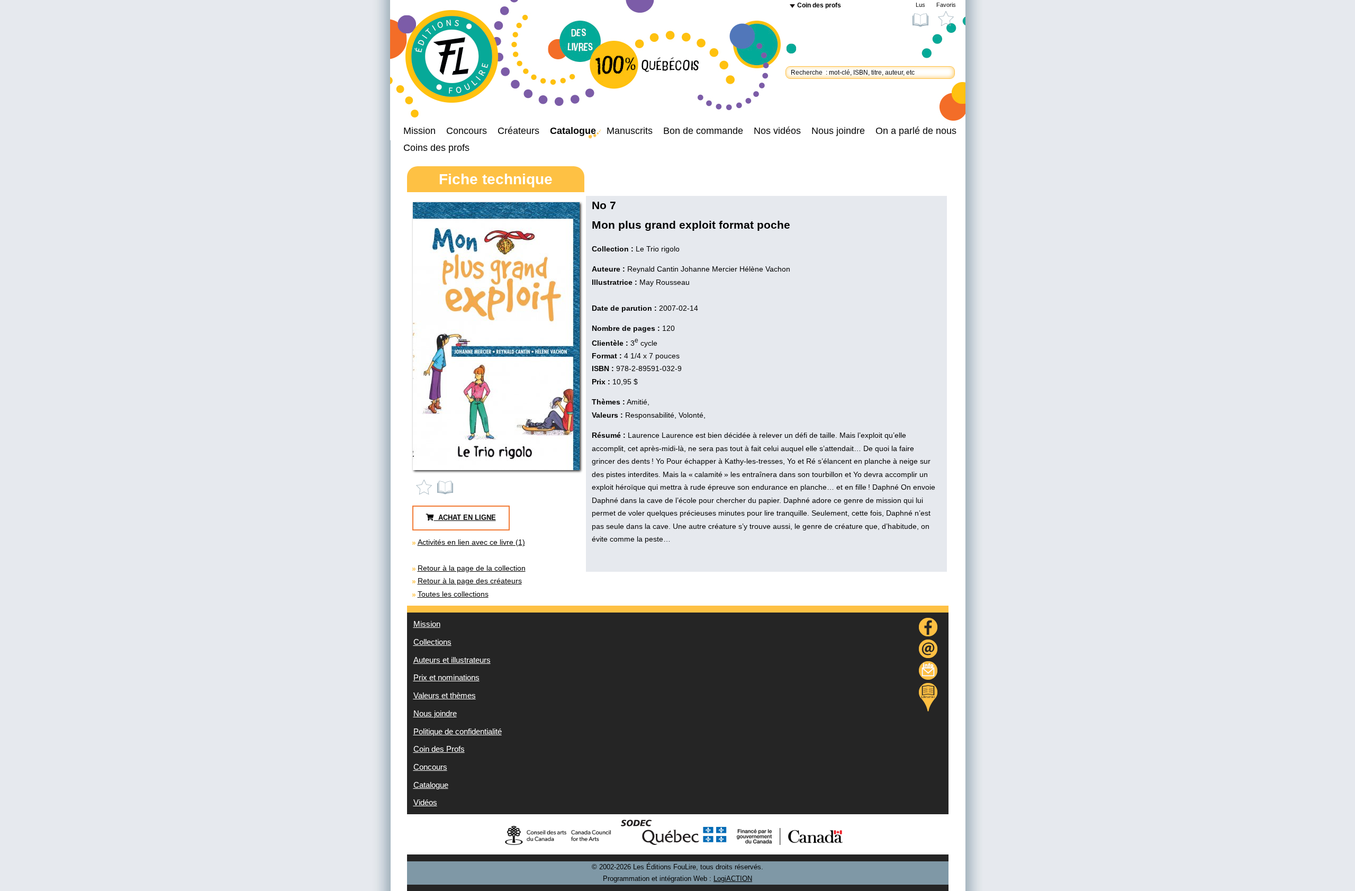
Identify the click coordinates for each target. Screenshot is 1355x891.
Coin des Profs (439, 749)
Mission (419, 130)
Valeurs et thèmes (444, 695)
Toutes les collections (453, 594)
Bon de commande (703, 130)
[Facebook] (928, 629)
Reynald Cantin (653, 269)
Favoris (946, 5)
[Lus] (446, 487)
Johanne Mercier (709, 269)
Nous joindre (838, 130)
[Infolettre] (928, 672)
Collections (432, 642)
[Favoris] (426, 487)
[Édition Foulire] (460, 61)
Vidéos (425, 802)
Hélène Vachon (764, 269)
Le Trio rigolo (658, 249)
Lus (920, 5)
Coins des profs (436, 147)
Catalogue (573, 130)
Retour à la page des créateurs (470, 581)
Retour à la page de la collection (472, 568)
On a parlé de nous (915, 130)
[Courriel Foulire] (928, 650)
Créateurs (518, 130)
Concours (466, 130)
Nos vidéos (777, 130)
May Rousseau (664, 282)
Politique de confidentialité (457, 731)
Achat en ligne (465, 517)
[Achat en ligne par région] (928, 697)
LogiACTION (732, 879)
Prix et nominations (446, 677)
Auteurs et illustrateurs (452, 660)
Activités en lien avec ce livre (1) (471, 542)
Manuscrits (630, 130)
